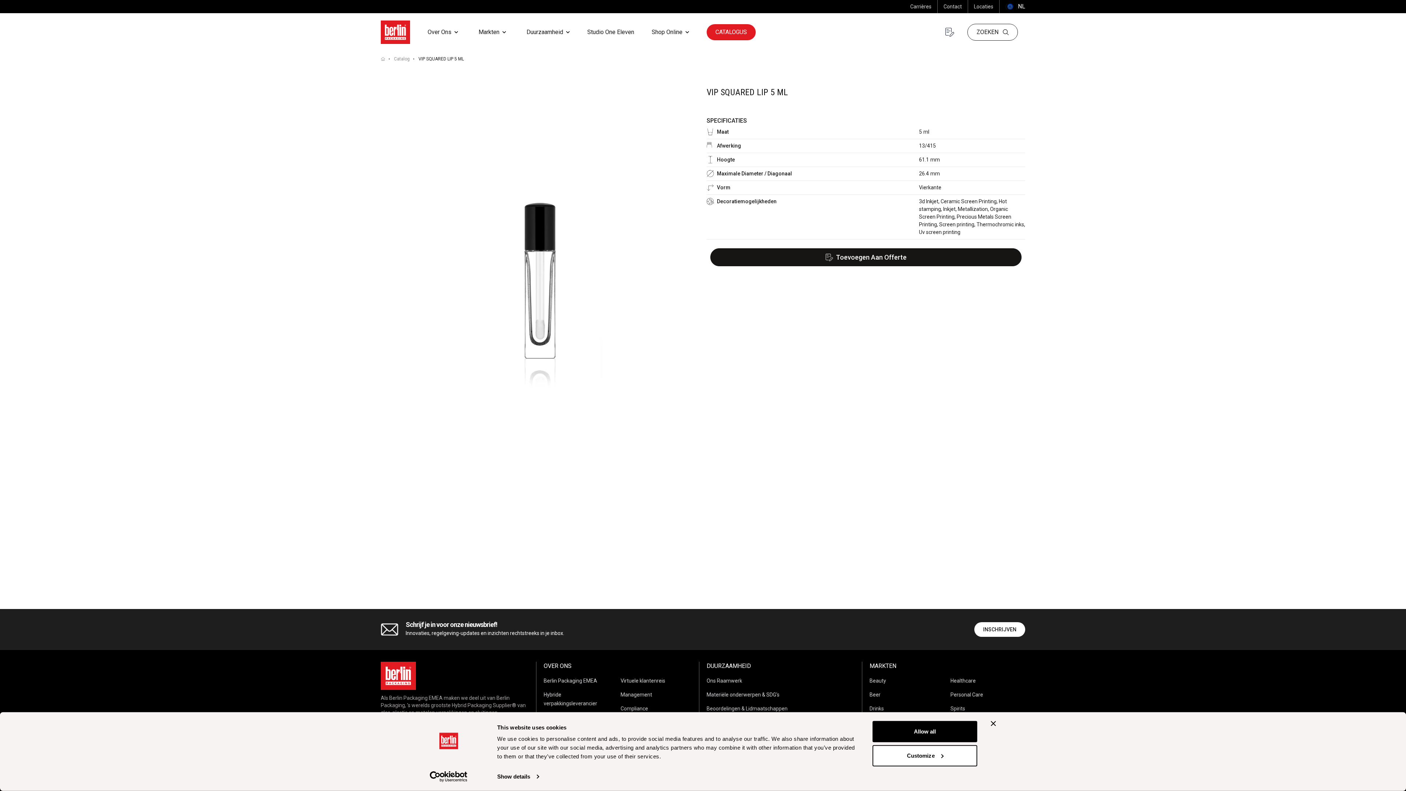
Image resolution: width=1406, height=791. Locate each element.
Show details (513, 776)
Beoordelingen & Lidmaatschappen (747, 709)
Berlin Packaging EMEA (570, 681)
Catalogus (731, 32)
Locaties (983, 7)
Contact (953, 7)
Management (636, 695)
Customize (921, 755)
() (1015, 6)
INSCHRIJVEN (999, 629)
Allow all (925, 731)
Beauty (878, 681)
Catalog (402, 59)
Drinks (877, 709)
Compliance (634, 709)
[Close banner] (993, 723)
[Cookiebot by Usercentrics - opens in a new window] (449, 776)
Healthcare (963, 681)
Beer (875, 695)
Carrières (920, 7)
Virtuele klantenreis (643, 681)
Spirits (958, 709)
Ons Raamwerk (724, 681)
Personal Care (967, 695)
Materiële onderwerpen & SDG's (743, 695)
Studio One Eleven (610, 32)
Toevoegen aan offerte (871, 257)
